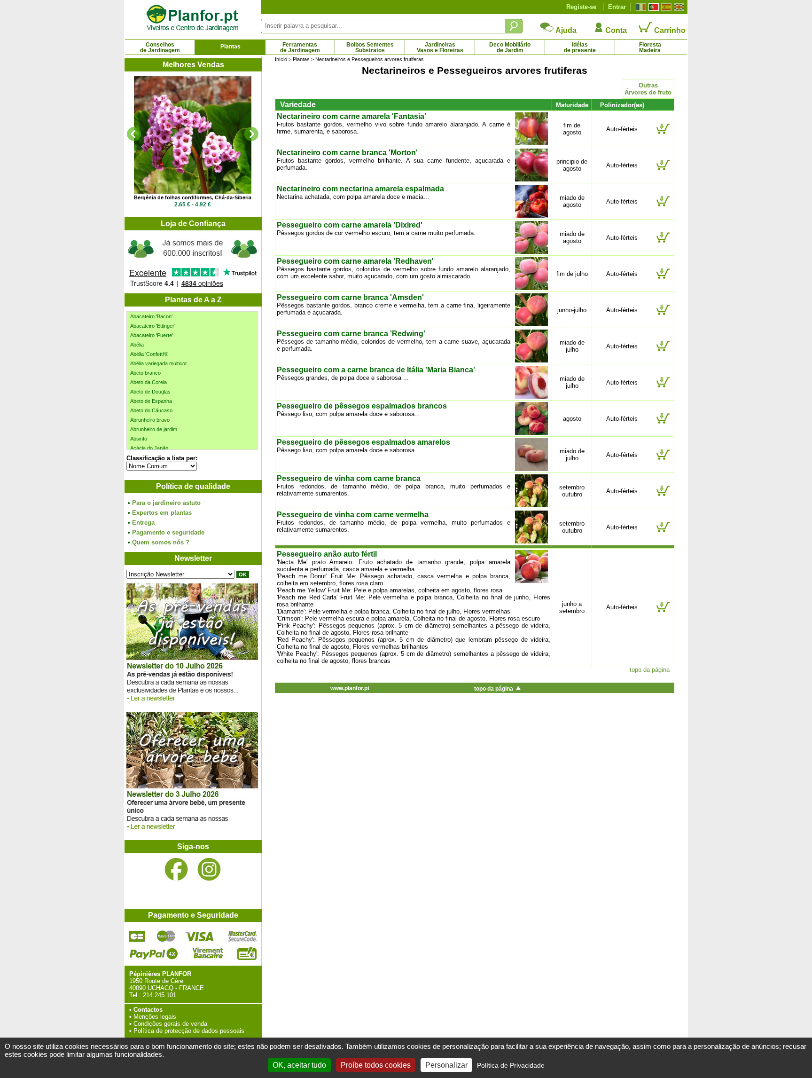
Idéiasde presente (580, 47)
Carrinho (669, 30)
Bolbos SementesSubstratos (370, 47)
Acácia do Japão (149, 448)
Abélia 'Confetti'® (149, 354)
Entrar (617, 6)
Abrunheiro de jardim (153, 429)
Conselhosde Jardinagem (160, 47)
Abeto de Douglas (150, 391)
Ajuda (565, 30)
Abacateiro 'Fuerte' (151, 335)
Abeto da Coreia (148, 382)
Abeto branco (145, 373)
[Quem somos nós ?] (193, 262)
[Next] (251, 134)
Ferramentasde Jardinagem (300, 47)
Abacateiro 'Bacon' (151, 316)
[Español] (665, 7)
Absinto (138, 438)
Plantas (230, 46)
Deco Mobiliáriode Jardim (510, 47)
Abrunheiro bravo (150, 420)
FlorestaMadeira (650, 47)
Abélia (137, 344)
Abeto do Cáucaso (151, 410)
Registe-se (581, 6)
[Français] (639, 7)
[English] (677, 7)
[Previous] (134, 134)
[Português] (652, 7)
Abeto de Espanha (151, 401)
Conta (615, 30)
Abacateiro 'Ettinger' (152, 326)
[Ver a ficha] (192, 135)
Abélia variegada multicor (158, 363)
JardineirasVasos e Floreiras (440, 47)
